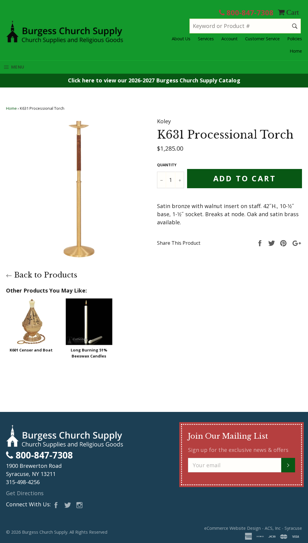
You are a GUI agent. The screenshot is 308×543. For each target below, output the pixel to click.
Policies (294, 38)
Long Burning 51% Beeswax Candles (89, 353)
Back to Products (44, 275)
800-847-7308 (249, 12)
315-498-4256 (23, 482)
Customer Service (262, 38)
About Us (181, 38)
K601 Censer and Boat (31, 350)
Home (296, 51)
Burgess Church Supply (44, 532)
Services (206, 38)
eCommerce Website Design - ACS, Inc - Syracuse (253, 528)
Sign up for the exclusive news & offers (238, 449)
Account (229, 38)
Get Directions (25, 493)
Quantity (167, 164)
